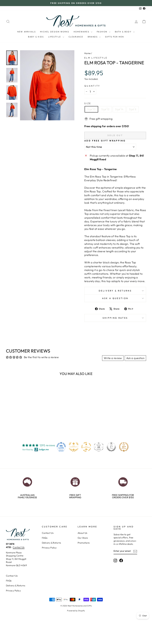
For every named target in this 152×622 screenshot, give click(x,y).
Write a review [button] (113, 358)
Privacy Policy (49, 547)
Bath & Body (123, 31)
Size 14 (119, 109)
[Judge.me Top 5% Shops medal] (111, 447)
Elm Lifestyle (95, 57)
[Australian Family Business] (27, 481)
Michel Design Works (54, 31)
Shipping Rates (115, 318)
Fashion (102, 31)
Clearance (76, 37)
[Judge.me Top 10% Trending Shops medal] (124, 447)
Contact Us (18, 547)
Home (87, 53)
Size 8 (132, 109)
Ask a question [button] (135, 358)
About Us (82, 533)
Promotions (84, 542)
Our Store (83, 537)
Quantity (92, 86)
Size (87, 103)
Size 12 (105, 109)
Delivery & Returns (115, 290)
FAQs (45, 537)
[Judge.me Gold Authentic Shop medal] (73, 447)
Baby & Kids (36, 37)
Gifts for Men (114, 37)
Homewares (82, 31)
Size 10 (91, 109)
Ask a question (115, 298)
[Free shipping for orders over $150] (123, 481)
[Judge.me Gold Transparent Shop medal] (86, 447)
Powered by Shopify (76, 610)
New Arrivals (26, 31)
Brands (93, 37)
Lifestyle (55, 37)
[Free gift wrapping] (75, 481)
